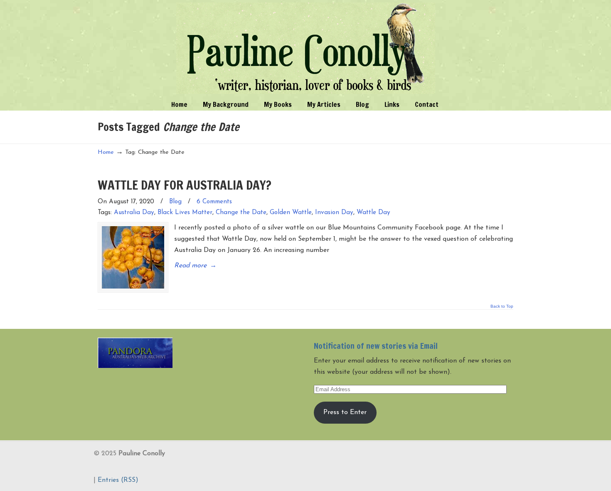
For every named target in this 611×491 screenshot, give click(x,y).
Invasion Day (334, 213)
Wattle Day (373, 213)
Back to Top (501, 306)
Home (106, 152)
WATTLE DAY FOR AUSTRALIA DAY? (184, 185)
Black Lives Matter (185, 213)
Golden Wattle (291, 213)
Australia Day (134, 213)
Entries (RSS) (118, 480)
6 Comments (214, 202)
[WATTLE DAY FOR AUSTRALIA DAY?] (133, 257)
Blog (175, 202)
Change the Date (241, 213)
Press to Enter (345, 412)
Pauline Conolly (305, 48)
